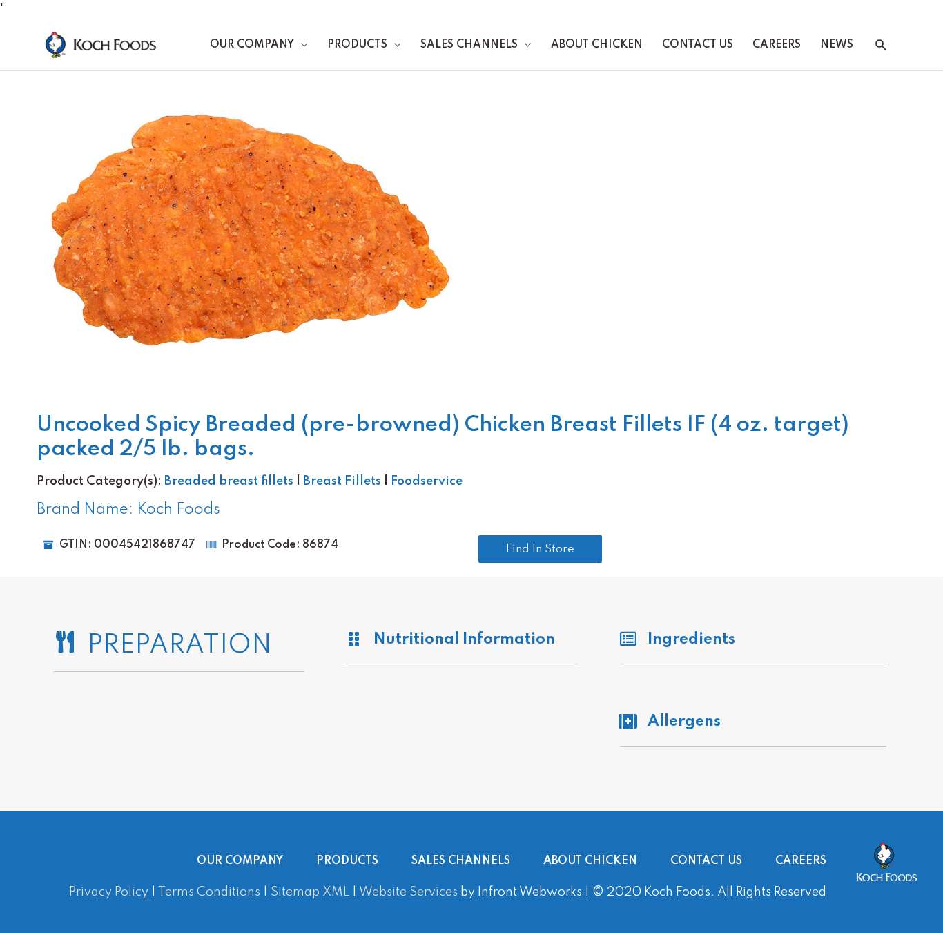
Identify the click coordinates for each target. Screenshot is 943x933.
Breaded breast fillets (228, 481)
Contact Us (697, 44)
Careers (776, 44)
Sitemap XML (310, 892)
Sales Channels (469, 44)
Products (357, 44)
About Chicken (597, 44)
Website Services (408, 892)
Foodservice (427, 481)
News (836, 44)
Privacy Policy (108, 892)
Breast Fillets (342, 481)
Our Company (252, 44)
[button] (881, 45)
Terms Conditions (209, 892)
